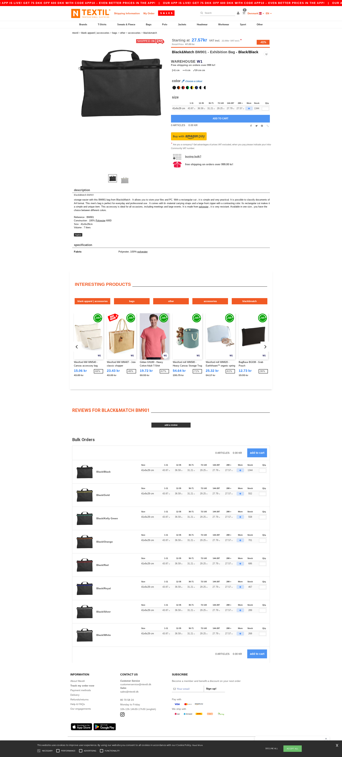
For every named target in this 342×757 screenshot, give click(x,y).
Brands (83, 24)
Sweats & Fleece (126, 24)
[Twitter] (256, 126)
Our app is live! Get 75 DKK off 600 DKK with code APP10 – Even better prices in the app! (244, 2)
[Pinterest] (261, 126)
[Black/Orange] (178, 87)
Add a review (171, 425)
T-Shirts (102, 24)
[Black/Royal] (196, 87)
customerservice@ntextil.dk (135, 684)
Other (260, 24)
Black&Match (183, 52)
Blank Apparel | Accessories (92, 301)
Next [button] (74, 108)
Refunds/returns (79, 699)
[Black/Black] (174, 87)
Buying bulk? (193, 156)
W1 (200, 61)
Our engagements (80, 708)
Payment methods (80, 690)
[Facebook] (250, 126)
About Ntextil (77, 681)
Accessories (210, 301)
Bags (148, 24)
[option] (120, 83)
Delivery (74, 694)
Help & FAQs (77, 704)
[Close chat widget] (326, 739)
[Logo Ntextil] (90, 13)
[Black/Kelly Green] (187, 87)
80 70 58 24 (127, 699)
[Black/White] (205, 87)
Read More (197, 745)
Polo (164, 24)
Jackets (182, 24)
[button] (238, 13)
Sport (243, 24)
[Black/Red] (183, 87)
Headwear (202, 24)
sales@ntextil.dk (129, 691)
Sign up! (211, 688)
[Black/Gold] (192, 87)
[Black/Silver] (201, 87)
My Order (148, 13)
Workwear (223, 24)
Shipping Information (127, 13)
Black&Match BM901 (84, 195)
